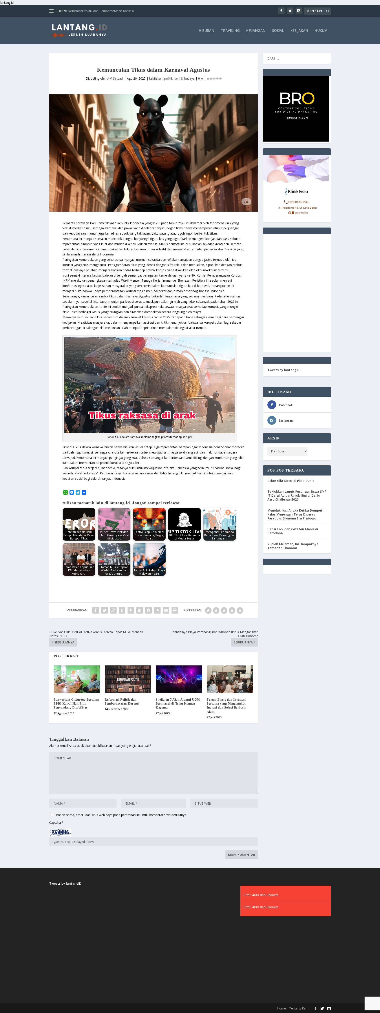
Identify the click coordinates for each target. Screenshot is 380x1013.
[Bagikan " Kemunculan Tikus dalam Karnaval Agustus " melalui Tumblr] (122, 610)
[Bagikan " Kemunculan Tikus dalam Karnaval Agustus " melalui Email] (166, 610)
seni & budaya (184, 78)
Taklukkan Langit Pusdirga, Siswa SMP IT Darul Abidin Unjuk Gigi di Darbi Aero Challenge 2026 (296, 495)
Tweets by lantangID (283, 370)
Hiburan (206, 31)
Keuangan (255, 31)
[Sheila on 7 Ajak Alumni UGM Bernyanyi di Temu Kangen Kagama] (179, 679)
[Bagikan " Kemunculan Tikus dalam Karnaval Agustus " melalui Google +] (113, 610)
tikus (214, 233)
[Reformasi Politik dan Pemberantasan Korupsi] (128, 679)
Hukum (321, 31)
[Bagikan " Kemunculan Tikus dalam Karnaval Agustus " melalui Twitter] (104, 610)
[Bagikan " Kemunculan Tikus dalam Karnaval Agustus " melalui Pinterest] (130, 610)
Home (281, 1008)
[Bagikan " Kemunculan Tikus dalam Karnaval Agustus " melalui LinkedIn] (139, 610)
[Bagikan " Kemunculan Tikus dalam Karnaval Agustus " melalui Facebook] (95, 610)
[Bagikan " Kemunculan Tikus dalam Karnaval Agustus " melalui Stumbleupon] (157, 610)
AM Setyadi (115, 78)
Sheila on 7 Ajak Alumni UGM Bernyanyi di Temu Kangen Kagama (178, 703)
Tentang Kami (299, 1008)
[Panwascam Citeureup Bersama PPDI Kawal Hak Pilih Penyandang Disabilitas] (77, 679)
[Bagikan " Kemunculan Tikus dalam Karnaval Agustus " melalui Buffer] (148, 610)
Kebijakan (299, 31)
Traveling (230, 31)
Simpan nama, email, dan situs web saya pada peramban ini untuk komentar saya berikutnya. (121, 815)
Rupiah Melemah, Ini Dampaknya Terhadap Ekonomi (292, 546)
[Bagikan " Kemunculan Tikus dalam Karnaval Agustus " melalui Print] (174, 610)
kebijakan (156, 78)
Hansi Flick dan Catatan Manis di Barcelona (292, 531)
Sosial (278, 31)
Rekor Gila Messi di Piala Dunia (290, 481)
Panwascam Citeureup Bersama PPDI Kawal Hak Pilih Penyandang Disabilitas (76, 703)
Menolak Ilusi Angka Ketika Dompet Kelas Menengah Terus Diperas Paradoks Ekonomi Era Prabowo (294, 514)
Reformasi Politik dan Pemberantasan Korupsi (101, 11)
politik (168, 78)
